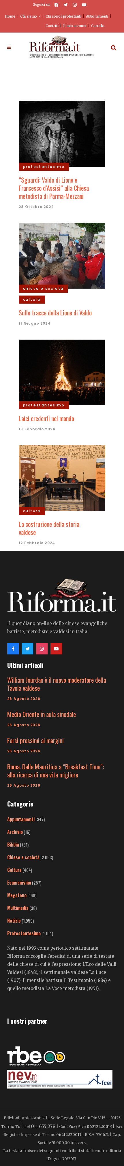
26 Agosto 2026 (23, 698)
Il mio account (74, 26)
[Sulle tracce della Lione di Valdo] (62, 255)
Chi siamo (28, 16)
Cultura (14, 869)
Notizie (14, 920)
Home (10, 16)
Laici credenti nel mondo (46, 418)
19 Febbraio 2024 (37, 429)
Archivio (15, 831)
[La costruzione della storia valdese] (62, 477)
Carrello (97, 26)
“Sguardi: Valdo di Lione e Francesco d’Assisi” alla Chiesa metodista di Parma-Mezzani (54, 187)
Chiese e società (23, 857)
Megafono (17, 895)
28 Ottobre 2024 (36, 206)
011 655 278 (43, 1126)
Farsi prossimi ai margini (35, 740)
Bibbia (13, 844)
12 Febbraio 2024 (37, 542)
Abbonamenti (97, 16)
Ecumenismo (19, 882)
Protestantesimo (24, 933)
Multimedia (18, 907)
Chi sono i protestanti (63, 16)
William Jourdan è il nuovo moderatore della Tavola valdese (56, 683)
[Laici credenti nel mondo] (62, 371)
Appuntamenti (21, 819)
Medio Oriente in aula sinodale (41, 714)
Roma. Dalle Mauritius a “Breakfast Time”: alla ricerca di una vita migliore (55, 770)
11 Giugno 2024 (35, 323)
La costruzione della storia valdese (49, 528)
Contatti (52, 26)
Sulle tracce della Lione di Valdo (55, 312)
